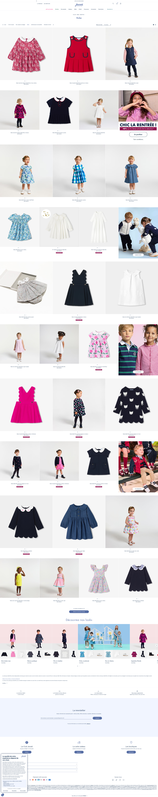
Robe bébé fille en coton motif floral (26, 200)
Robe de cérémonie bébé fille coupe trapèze (132, 317)
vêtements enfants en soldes (115, 786)
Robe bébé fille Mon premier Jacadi (26, 317)
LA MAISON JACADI (10, 767)
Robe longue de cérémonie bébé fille (98, 249)
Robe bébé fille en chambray (132, 200)
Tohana (118, 788)
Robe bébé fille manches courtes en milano (99, 483)
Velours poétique (32, 661)
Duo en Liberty (109, 661)
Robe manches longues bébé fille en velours (20, 132)
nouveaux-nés (77, 785)
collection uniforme (90, 789)
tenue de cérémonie (101, 788)
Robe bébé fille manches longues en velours (79, 434)
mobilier (83, 786)
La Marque (39, 3)
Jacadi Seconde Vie (150, 785)
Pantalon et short (47, 24)
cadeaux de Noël (48, 786)
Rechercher (131, 752)
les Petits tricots (132, 787)
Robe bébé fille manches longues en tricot (131, 434)
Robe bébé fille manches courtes (59, 132)
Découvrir (79, 752)
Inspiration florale (136, 661)
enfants (112, 785)
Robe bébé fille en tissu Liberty (19, 249)
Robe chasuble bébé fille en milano (79, 317)
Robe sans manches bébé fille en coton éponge (20, 600)
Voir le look (21, 661)
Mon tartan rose (5, 661)
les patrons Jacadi (37, 789)
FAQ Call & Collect (38, 790)
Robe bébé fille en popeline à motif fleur (98, 366)
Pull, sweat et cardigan (20, 24)
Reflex (83, 787)
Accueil (74, 14)
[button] (49, 9)
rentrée (68, 789)
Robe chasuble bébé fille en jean (131, 83)
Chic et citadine (57, 661)
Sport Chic (114, 787)
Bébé (78, 14)
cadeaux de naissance (74, 786)
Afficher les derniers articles (79, 611)
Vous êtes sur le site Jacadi (79, 795)
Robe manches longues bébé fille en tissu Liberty (26, 83)
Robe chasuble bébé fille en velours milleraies (26, 434)
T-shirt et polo (11, 24)
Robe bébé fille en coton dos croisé (131, 551)
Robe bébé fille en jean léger (79, 551)
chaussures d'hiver (34, 788)
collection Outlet (127, 786)
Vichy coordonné (84, 661)
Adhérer (27, 752)
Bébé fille (82, 14)
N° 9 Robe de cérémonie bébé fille (59, 249)
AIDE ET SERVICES (10, 764)
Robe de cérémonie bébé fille (99, 132)
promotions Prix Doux (142, 786)
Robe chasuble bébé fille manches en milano (79, 83)
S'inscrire (97, 718)
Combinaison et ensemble (36, 24)
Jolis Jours (43, 788)
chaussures (33, 785)
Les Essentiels (54, 787)
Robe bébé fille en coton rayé (59, 600)
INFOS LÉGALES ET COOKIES (12, 770)
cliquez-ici (88, 723)
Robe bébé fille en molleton (26, 551)
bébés (92, 785)
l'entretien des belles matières (147, 789)
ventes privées (40, 787)
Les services (47, 3)
